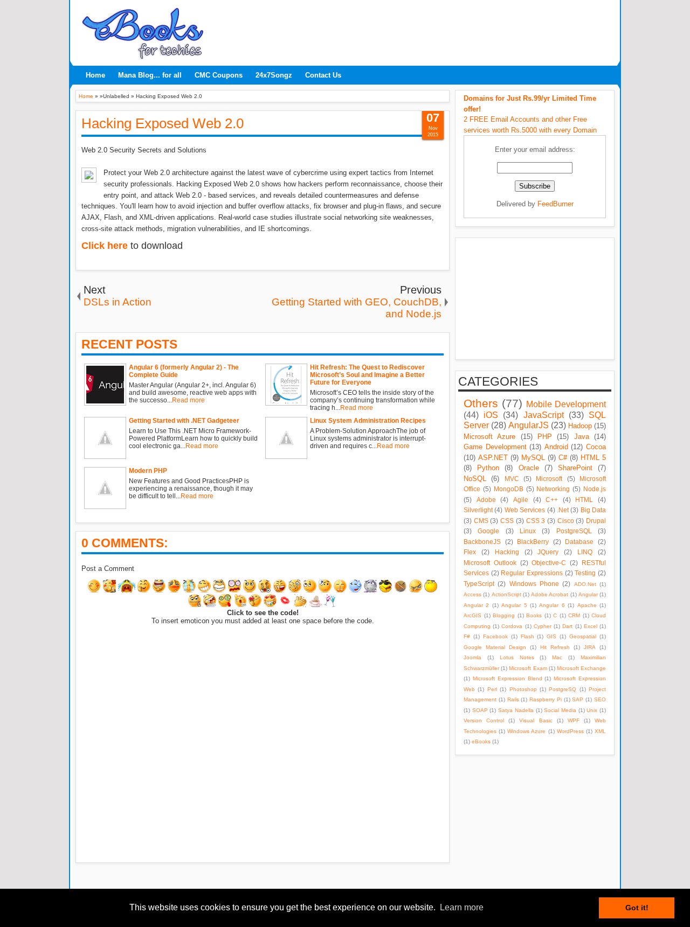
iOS (491, 415)
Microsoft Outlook (490, 562)
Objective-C (549, 562)
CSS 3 (536, 520)
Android (556, 447)
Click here (104, 245)
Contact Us (323, 75)
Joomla (472, 657)
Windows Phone (534, 583)
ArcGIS (472, 615)
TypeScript (479, 583)
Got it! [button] (636, 907)
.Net (563, 509)
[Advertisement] (412, 29)
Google (488, 530)
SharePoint (575, 468)
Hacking (507, 551)
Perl (492, 689)
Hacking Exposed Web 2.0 (162, 123)
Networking (553, 488)
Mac (557, 657)
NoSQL (475, 479)
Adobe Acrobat (549, 594)
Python (488, 468)
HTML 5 (593, 458)
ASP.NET (493, 458)
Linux (528, 530)
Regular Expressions (532, 572)
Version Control (484, 720)
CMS (481, 520)
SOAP (480, 710)
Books (534, 615)
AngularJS (528, 425)
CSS (507, 520)
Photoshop (523, 689)
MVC (512, 478)
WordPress (570, 731)
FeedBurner (555, 204)
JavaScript (543, 415)
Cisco (565, 520)
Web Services (525, 509)
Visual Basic (535, 720)
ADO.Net (585, 584)
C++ (552, 499)
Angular (588, 594)
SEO (600, 699)
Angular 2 (476, 605)
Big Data (593, 509)
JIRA (590, 647)
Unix (591, 710)
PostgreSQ (562, 689)
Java (581, 437)
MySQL (533, 458)
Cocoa (596, 447)
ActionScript (506, 594)
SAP (577, 699)
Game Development (495, 447)
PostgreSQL (574, 530)
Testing (585, 572)
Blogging (504, 615)
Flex (470, 551)
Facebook (495, 636)
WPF (573, 720)
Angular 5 (514, 605)
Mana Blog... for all (150, 75)
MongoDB (508, 488)
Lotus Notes (517, 657)
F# (467, 636)
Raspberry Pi (545, 699)
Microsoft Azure (489, 437)
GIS (551, 636)
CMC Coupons (219, 75)
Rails (513, 699)
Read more (188, 400)
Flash (527, 636)
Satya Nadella (516, 710)
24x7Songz (274, 75)
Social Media (560, 710)
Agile (520, 499)
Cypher (542, 626)
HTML (584, 499)
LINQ (584, 551)
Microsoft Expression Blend (507, 678)
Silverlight (478, 509)
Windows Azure (526, 731)
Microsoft (549, 478)
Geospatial (582, 636)
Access (472, 594)
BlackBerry (533, 541)
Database (579, 541)
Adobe (486, 499)
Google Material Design (495, 647)
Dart (567, 626)
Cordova (511, 626)
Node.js (594, 488)
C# (562, 458)
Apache (587, 605)
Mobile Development (566, 404)
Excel (590, 626)
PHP (544, 437)
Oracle (529, 468)
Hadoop (580, 426)
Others (481, 403)
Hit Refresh (555, 647)
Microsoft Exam (528, 668)
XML (600, 731)
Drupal (596, 520)
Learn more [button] (462, 907)
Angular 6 (551, 605)
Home (95, 75)
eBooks (481, 741)
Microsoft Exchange (581, 668)
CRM (574, 615)
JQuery (547, 551)
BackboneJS (482, 541)
